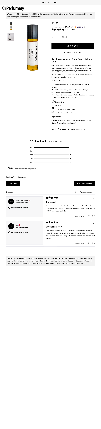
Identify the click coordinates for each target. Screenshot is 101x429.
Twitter (72, 129)
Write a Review (87, 184)
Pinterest (81, 129)
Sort (74, 192)
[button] (72, 27)
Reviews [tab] (10, 177)
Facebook (62, 129)
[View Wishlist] (51, 2)
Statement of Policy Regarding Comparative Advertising (62, 263)
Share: (53, 129)
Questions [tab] (22, 177)
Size (53, 37)
